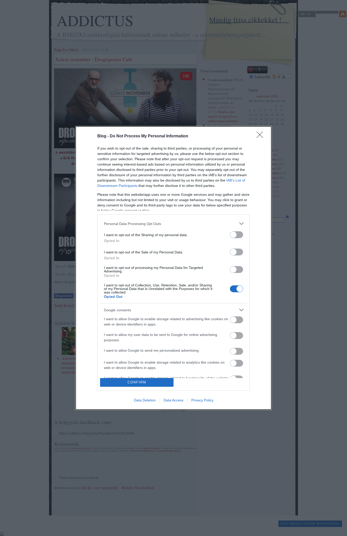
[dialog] (173, 267)
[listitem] (173, 223)
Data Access (173, 400)
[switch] (236, 234)
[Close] (261, 136)
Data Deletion (145, 400)
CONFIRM (137, 382)
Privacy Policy (202, 400)
